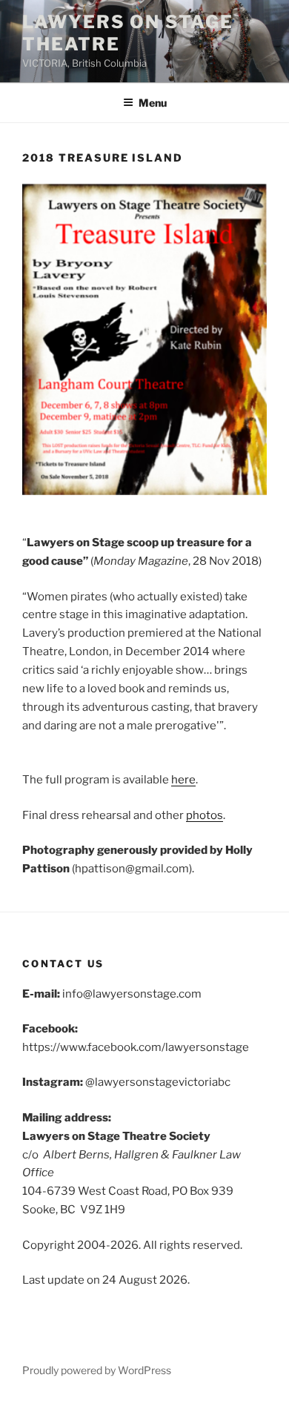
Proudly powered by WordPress (96, 1370)
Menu (153, 102)
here (183, 779)
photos (204, 815)
